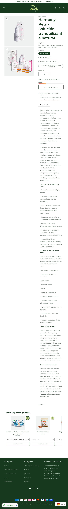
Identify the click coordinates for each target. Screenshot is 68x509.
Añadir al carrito (18, 444)
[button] (4, 8)
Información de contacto (50, 504)
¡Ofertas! (27, 474)
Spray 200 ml (44, 57)
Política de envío (30, 504)
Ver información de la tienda (49, 100)
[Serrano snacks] (43, 423)
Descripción (44, 105)
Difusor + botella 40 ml (48, 61)
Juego (6, 478)
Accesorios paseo (10, 474)
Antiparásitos (8, 482)
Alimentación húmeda (11, 470)
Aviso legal (39, 504)
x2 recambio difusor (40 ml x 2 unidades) (51, 66)
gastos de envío (57, 45)
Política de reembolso (43, 503)
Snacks (6, 466)
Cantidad (41, 70)
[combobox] (18, 439)
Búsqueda (27, 478)
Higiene (26, 482)
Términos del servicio (18, 504)
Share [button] (42, 405)
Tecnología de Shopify (29, 503)
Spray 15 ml (44, 53)
